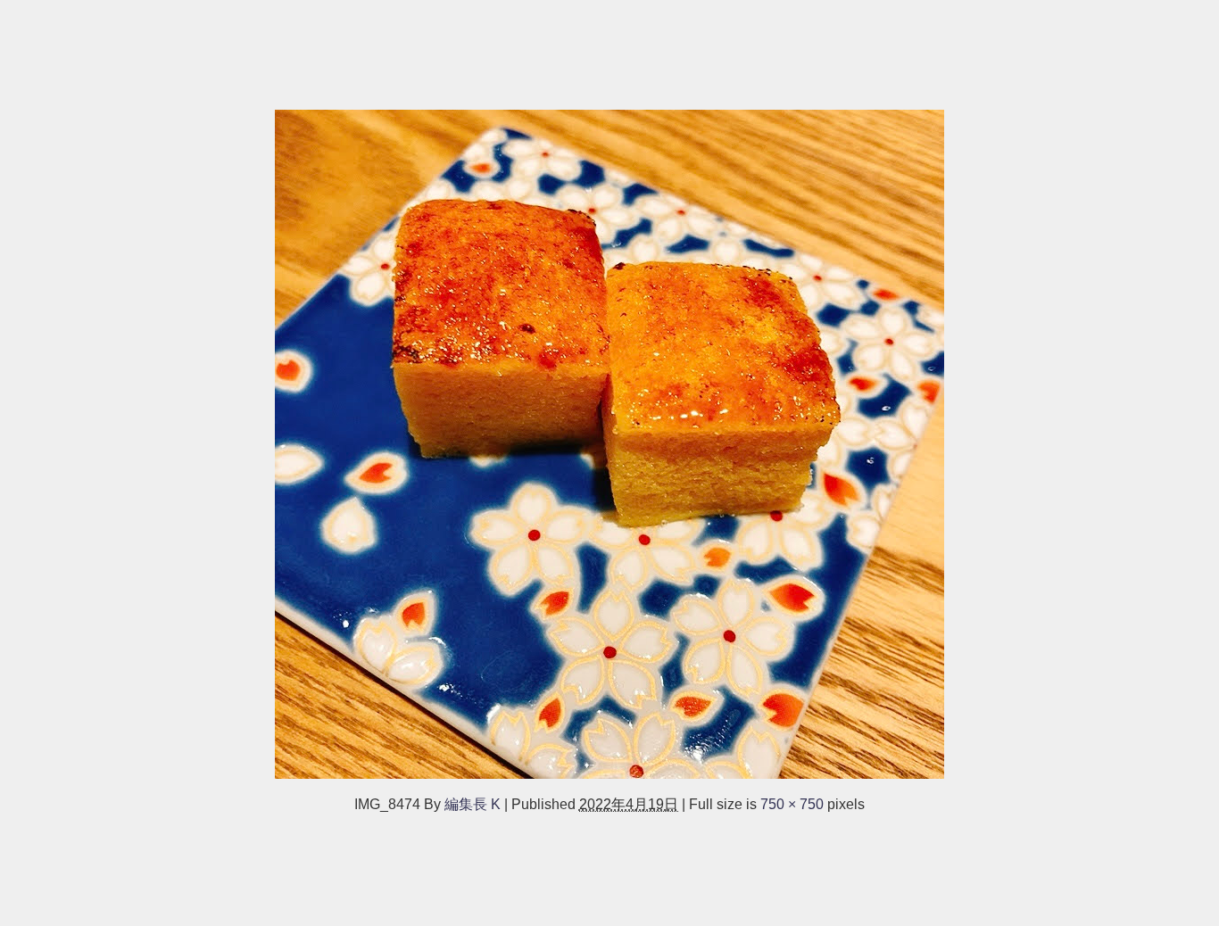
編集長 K (472, 804)
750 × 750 (792, 804)
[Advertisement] (535, 46)
